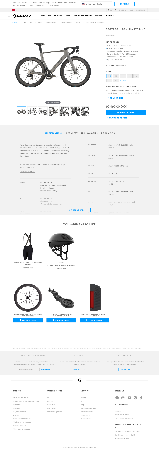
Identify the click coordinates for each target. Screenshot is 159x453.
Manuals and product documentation (26, 401)
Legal (83, 405)
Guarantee (16, 405)
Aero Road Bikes (66, 22)
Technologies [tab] (89, 133)
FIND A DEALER (79, 369)
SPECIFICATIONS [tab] (54, 133)
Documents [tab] (108, 133)
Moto (68, 16)
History (83, 398)
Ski (49, 16)
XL (109, 80)
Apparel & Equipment (83, 16)
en (16, 10)
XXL (116, 80)
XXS (109, 76)
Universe (109, 16)
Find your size (115, 98)
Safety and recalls (87, 412)
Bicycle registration (19, 412)
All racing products (19, 425)
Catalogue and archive (21, 398)
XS (116, 76)
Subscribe (45, 369)
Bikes (40, 22)
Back (15, 22)
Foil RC (78, 22)
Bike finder (17, 408)
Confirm (124, 4)
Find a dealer (127, 112)
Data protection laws (88, 408)
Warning (16, 415)
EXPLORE (98, 16)
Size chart (123, 80)
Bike (43, 16)
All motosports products (21, 429)
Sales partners (86, 415)
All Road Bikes (51, 22)
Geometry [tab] (72, 133)
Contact (50, 401)
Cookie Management (54, 412)
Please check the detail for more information (33, 176)
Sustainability (86, 418)
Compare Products (117, 118)
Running (58, 16)
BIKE (31, 22)
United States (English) (94, 4)
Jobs (82, 401)
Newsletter (51, 405)
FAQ (48, 398)
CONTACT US (125, 369)
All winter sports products (22, 422)
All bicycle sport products (21, 418)
